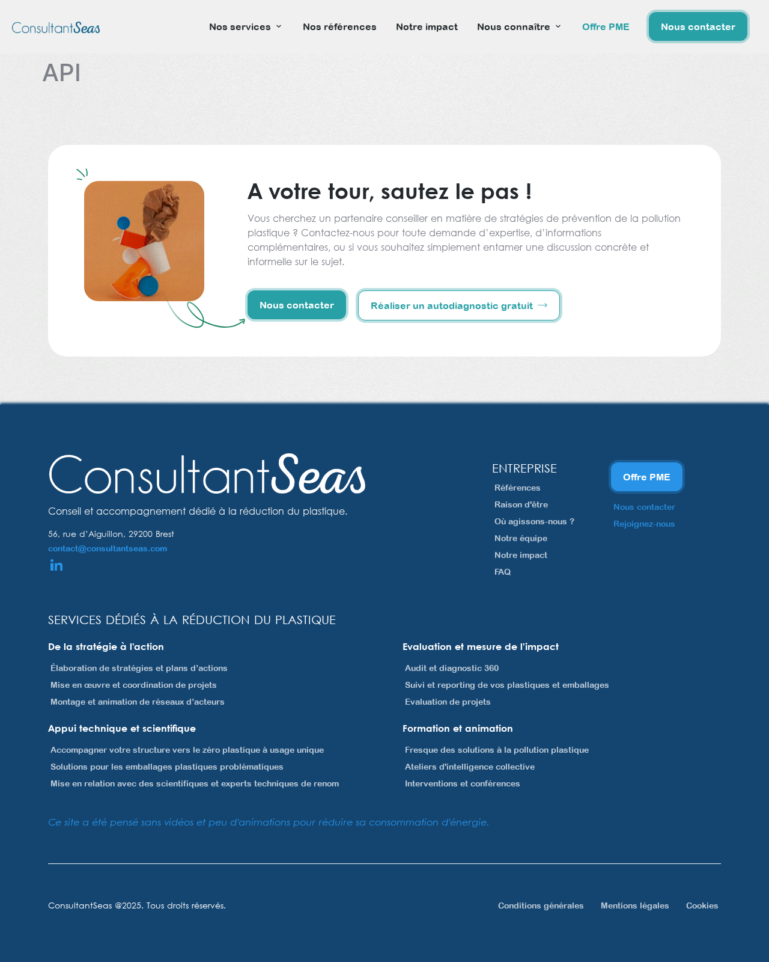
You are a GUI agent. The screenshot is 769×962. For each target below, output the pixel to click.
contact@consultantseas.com (107, 548)
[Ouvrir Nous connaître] (558, 26)
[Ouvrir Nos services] (279, 26)
